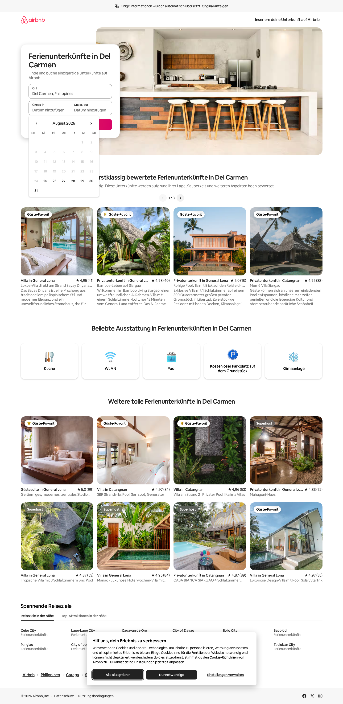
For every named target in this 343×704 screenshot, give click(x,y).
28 (73, 181)
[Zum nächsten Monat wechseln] (91, 123)
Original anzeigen (215, 6)
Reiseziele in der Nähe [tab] (37, 616)
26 (54, 181)
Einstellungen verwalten (225, 675)
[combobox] (70, 93)
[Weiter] (180, 198)
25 (45, 181)
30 (91, 181)
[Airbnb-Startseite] (33, 19)
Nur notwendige (171, 675)
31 (36, 190)
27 (64, 181)
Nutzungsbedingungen (96, 696)
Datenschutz (64, 696)
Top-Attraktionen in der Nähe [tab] (84, 616)
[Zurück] (163, 198)
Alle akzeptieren (117, 675)
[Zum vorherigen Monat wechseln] (36, 123)
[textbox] (49, 110)
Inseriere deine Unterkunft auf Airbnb (287, 19)
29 (82, 181)
